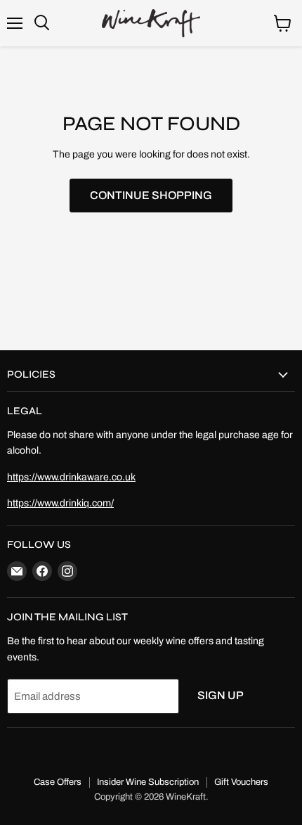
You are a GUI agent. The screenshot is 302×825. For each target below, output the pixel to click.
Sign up (220, 695)
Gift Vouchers (241, 782)
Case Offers (57, 782)
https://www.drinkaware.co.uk (71, 477)
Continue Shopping (151, 195)
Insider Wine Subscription (148, 782)
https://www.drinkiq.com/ (60, 503)
